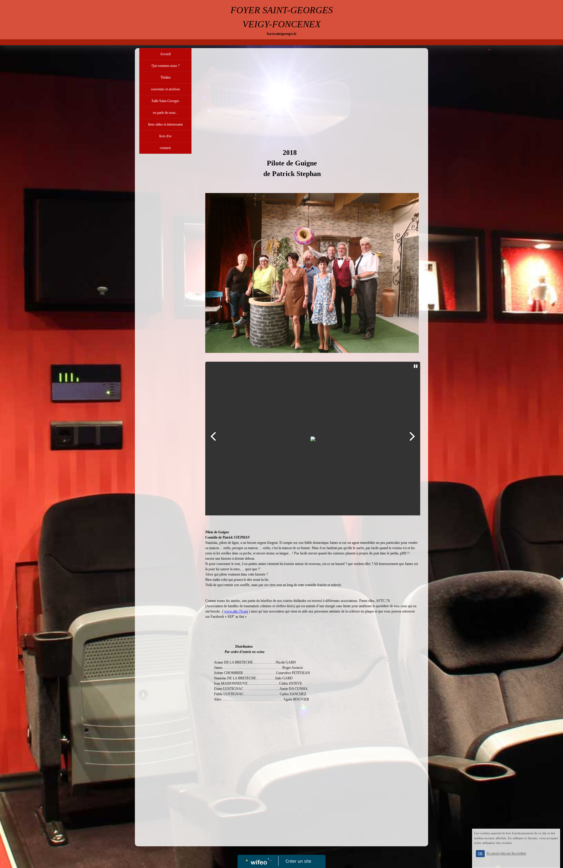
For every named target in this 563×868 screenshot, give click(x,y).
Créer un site (298, 861)
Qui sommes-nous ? (165, 66)
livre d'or (165, 136)
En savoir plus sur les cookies (506, 853)
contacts (165, 148)
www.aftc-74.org (236, 611)
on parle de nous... (165, 113)
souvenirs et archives (165, 89)
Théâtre (165, 77)
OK (480, 853)
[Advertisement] (165, 274)
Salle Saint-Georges (165, 101)
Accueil (165, 54)
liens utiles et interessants (165, 124)
